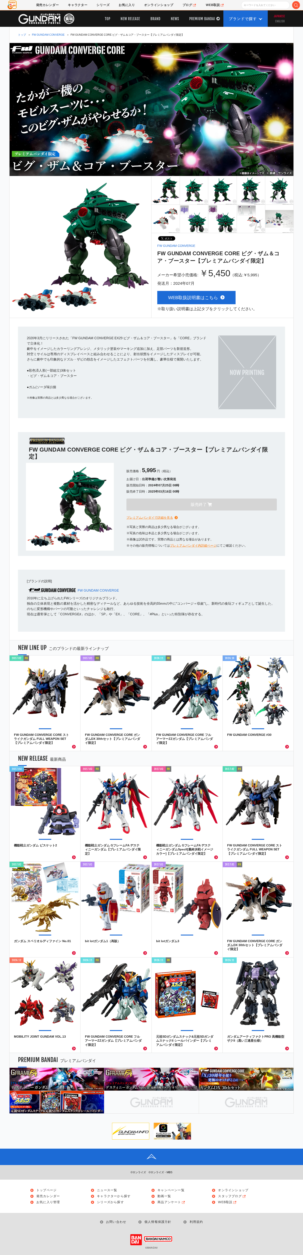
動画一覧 (164, 1196)
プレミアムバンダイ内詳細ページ (193, 545)
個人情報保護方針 (157, 1222)
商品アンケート (169, 1202)
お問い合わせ (116, 1222)
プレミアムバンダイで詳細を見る (149, 517)
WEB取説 (225, 1202)
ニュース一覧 (107, 1190)
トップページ (46, 1190)
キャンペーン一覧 (171, 1190)
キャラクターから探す (114, 1196)
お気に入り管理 (48, 1202)
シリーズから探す (110, 1202)
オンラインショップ (233, 1190)
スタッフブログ (230, 1196)
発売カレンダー (48, 1196)
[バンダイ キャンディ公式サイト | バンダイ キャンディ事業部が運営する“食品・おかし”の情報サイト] (12, 5)
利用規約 (196, 1222)
